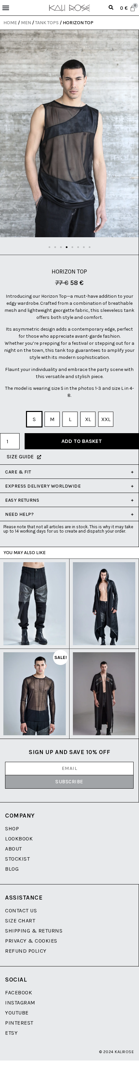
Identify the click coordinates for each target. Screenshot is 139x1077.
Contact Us (21, 910)
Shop (12, 828)
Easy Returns (22, 500)
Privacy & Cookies (31, 941)
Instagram (20, 1002)
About (13, 848)
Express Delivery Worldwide (43, 486)
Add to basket (81, 441)
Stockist (17, 859)
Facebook (18, 992)
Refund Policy (26, 951)
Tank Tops (47, 23)
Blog (12, 869)
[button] (5, 7)
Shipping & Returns (33, 930)
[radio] (34, 419)
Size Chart (20, 920)
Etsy (11, 1033)
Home (10, 23)
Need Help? (19, 514)
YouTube (17, 1012)
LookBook (19, 838)
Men (26, 23)
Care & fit (18, 472)
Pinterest (19, 1023)
